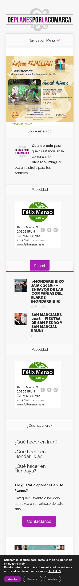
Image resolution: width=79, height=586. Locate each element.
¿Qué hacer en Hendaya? (30, 468)
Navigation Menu (41, 40)
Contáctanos (39, 521)
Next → (30, 124)
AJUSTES (54, 571)
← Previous (15, 124)
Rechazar (32, 579)
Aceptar (12, 579)
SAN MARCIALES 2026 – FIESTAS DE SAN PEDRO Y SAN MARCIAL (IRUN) (46, 323)
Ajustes (52, 579)
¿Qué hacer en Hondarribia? (30, 454)
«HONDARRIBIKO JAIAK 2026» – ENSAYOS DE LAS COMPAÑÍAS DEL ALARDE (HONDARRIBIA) (47, 291)
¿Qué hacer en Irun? (36, 442)
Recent (39, 266)
